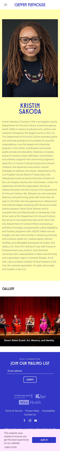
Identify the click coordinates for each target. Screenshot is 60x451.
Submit (30, 379)
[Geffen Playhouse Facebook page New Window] (24, 420)
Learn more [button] (10, 446)
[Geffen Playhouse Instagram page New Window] (30, 420)
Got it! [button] (44, 440)
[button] (5, 4)
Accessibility (48, 410)
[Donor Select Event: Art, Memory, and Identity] (30, 321)
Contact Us (30, 414)
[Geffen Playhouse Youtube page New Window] (35, 420)
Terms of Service (13, 410)
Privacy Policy (32, 410)
